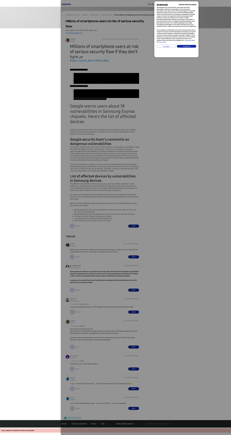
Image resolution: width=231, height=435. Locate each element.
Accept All (186, 46)
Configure (166, 46)
